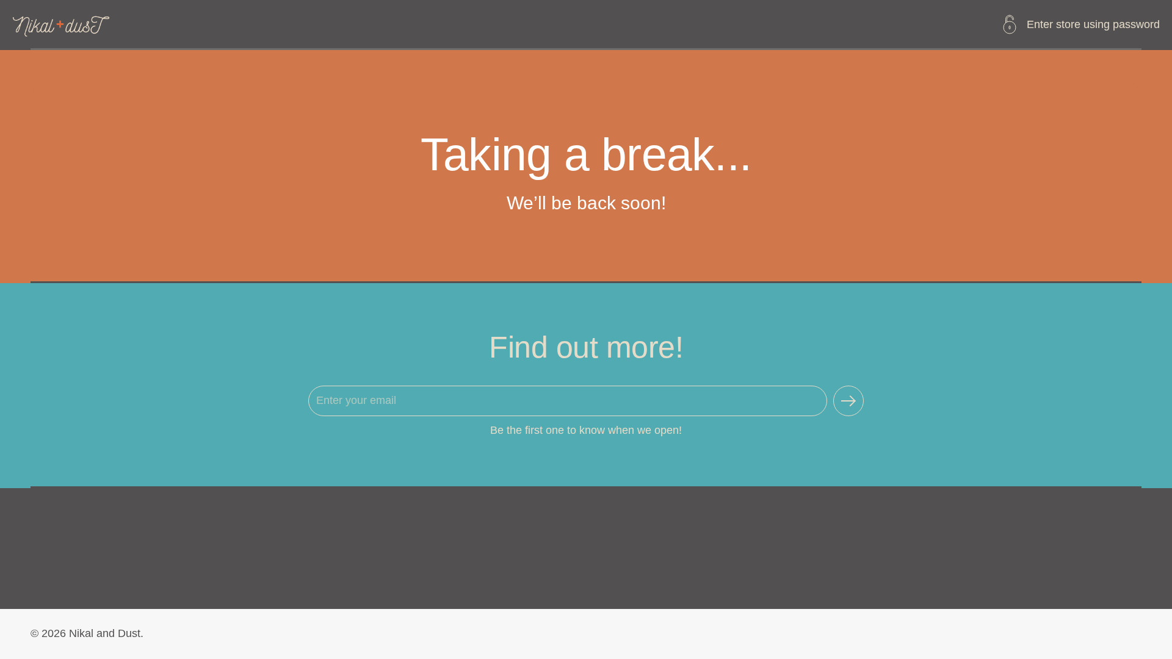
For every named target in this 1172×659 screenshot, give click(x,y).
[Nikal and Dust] (62, 24)
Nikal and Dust (104, 633)
